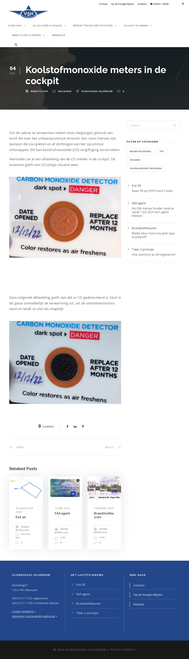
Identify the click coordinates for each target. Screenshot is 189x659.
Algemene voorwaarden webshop (33, 616)
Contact (103, 4)
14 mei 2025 (62, 508)
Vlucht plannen (136, 25)
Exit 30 (21, 517)
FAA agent (62, 513)
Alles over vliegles (47, 25)
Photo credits (123, 649)
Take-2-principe (143, 249)
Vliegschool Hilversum (97, 91)
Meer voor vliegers (26, 35)
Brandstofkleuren (144, 228)
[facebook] (182, 4)
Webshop (58, 35)
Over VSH (14, 25)
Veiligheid (64, 91)
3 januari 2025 (104, 508)
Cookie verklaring (23, 611)
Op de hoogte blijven (122, 4)
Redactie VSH (39, 91)
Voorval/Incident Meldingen (146, 168)
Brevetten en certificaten (93, 25)
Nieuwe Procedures (140, 151)
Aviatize (142, 4)
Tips (63, 537)
